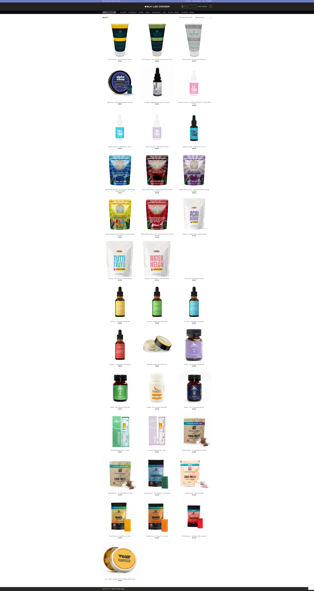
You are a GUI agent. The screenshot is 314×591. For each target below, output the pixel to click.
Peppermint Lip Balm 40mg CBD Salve (157, 364)
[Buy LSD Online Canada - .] (157, 7)
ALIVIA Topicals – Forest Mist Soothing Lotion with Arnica (157, 59)
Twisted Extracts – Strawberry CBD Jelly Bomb (194, 536)
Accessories (184, 12)
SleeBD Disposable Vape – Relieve (120, 450)
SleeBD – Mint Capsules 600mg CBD (120, 407)
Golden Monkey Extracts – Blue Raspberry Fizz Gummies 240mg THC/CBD (120, 190)
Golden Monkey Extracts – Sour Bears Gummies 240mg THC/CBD (120, 234)
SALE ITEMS (123, 12)
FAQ (204, 1)
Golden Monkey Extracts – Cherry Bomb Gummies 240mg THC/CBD (157, 190)
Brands (191, 12)
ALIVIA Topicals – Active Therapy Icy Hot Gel (120, 59)
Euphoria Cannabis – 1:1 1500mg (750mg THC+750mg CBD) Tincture (194, 103)
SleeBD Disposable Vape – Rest (157, 450)
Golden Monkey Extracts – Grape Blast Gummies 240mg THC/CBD (194, 190)
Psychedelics (132, 12)
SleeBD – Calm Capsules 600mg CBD (194, 364)
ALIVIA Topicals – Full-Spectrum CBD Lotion (194, 59)
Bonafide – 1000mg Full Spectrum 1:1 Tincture (156, 102)
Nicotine (170, 12)
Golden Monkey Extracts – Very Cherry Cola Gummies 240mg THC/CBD (157, 234)
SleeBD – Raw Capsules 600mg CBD (194, 407)
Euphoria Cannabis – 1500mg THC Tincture (119, 147)
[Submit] (114, 12)
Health (176, 12)
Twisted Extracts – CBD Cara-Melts (194, 493)
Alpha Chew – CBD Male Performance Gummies (120, 102)
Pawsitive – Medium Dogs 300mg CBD (157, 321)
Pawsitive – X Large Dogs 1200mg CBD (120, 364)
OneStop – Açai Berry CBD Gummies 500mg (194, 234)
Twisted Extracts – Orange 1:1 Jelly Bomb (157, 536)
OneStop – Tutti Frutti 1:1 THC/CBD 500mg (120, 278)
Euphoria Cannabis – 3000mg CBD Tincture (157, 147)
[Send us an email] (210, 1)
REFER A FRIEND (196, 1)
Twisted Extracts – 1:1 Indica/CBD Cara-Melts (194, 450)
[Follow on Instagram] (207, 1)
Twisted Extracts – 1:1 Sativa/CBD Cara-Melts (120, 493)
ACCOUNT (188, 1)
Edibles (147, 12)
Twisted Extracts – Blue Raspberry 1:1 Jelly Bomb (157, 493)
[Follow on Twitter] (209, 1)
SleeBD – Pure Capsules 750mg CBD (157, 407)
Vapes (164, 12)
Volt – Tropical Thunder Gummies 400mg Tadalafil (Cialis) (120, 579)
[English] (182, 6)
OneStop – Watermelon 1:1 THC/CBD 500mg (157, 278)
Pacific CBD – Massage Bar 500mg (194, 278)
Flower (141, 12)
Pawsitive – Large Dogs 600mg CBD (120, 321)
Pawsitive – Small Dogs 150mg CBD (194, 321)
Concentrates (156, 12)
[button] (202, 6)
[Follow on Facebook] (206, 1)
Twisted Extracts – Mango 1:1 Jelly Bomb (120, 536)
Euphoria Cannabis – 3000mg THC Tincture (194, 147)
